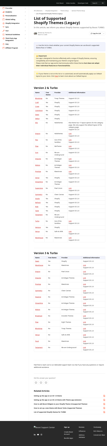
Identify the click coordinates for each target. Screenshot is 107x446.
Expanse (38, 297)
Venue (37, 231)
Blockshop (38, 98)
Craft (37, 102)
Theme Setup (64, 11)
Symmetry (38, 194)
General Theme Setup (78, 11)
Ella (36, 123)
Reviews (81, 427)
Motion (37, 165)
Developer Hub (83, 3)
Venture (38, 227)
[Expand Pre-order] (25, 8)
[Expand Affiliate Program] (25, 47)
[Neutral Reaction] (41, 382)
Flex (36, 140)
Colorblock (39, 111)
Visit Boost (60, 3)
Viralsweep (97, 427)
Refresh (38, 203)
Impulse (38, 159)
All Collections (38, 11)
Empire (37, 134)
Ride (36, 207)
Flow (36, 146)
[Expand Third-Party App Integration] (25, 38)
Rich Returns (98, 431)
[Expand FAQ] (25, 44)
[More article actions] (103, 33)
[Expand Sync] (25, 27)
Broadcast (38, 316)
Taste (37, 211)
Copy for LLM (97, 33)
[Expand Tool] (25, 30)
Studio (37, 199)
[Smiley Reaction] (46, 382)
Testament (39, 215)
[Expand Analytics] (25, 11)
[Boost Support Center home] (2, 3)
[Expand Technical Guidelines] (25, 34)
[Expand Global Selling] (25, 19)
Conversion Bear (99, 435)
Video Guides (70, 3)
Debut (37, 119)
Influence (82, 431)
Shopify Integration (51, 11)
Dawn (37, 115)
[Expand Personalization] (25, 15)
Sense (37, 178)
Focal (37, 341)
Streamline (39, 182)
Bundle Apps (68, 438)
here (56, 76)
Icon (36, 152)
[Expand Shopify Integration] (25, 23)
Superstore (39, 188)
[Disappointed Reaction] (36, 382)
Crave (37, 106)
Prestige (38, 171)
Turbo (37, 221)
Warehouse (39, 238)
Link (70, 134)
